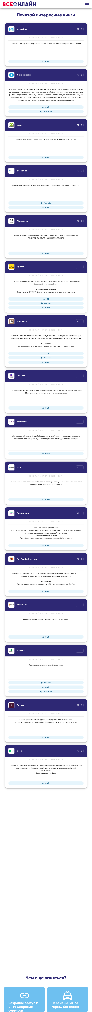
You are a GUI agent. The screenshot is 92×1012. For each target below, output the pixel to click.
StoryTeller (22, 421)
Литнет (20, 705)
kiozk (19, 751)
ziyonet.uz (22, 29)
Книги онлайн (24, 75)
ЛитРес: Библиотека (27, 559)
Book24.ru (22, 605)
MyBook (20, 267)
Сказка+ (21, 376)
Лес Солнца (23, 513)
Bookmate (22, 321)
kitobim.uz (22, 171)
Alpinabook (22, 221)
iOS (47, 299)
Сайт (47, 61)
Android (47, 203)
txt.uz (19, 125)
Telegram (47, 111)
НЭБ (19, 467)
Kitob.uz (21, 650)
